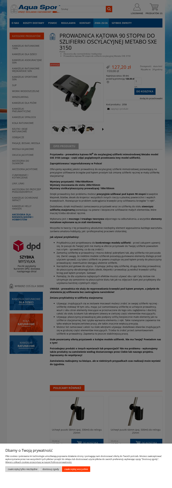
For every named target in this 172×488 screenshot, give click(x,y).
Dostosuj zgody (50, 469)
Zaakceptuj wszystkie (76, 469)
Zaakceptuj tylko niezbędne (22, 469)
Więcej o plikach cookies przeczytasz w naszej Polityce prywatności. (38, 462)
